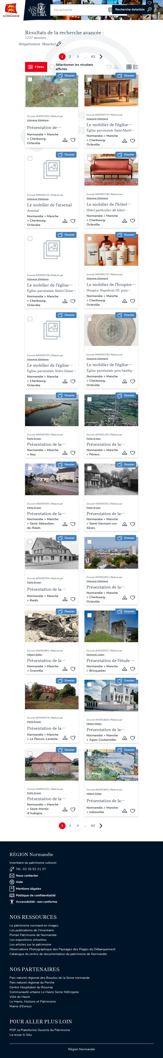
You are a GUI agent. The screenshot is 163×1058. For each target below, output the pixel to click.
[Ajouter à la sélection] (73, 140)
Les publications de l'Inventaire (32, 930)
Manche (52, 134)
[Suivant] (101, 56)
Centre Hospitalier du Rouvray (31, 987)
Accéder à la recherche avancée (133, 9)
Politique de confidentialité (36, 895)
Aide (19, 882)
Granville (36, 671)
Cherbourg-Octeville (37, 141)
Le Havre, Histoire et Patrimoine (33, 1001)
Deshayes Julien (95, 654)
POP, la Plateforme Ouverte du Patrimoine (40, 1030)
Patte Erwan (34, 438)
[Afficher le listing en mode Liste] (135, 67)
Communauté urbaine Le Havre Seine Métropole (44, 992)
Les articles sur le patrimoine (30, 944)
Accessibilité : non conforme (36, 902)
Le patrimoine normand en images (34, 925)
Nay (33, 454)
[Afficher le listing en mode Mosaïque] (129, 67)
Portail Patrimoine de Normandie (33, 935)
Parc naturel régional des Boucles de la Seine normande (50, 978)
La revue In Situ (21, 1035)
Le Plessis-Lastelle (44, 739)
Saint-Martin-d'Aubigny (38, 811)
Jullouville (96, 812)
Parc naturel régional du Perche (32, 982)
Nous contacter (27, 875)
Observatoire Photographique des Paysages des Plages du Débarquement (62, 949)
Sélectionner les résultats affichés (74, 67)
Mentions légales (28, 889)
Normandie (35, 134)
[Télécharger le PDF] (65, 140)
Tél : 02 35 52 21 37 (31, 869)
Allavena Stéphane (38, 120)
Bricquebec (97, 671)
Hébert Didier (34, 654)
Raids (34, 600)
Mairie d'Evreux (21, 1006)
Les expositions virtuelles (28, 940)
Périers (94, 454)
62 (93, 56)
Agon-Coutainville (102, 740)
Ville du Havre (20, 997)
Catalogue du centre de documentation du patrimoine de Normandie (58, 954)
